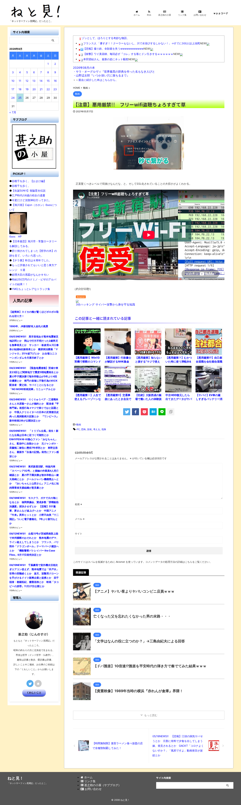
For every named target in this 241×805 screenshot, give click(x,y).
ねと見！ (15, 778)
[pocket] (144, 411)
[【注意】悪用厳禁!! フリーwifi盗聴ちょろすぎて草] (153, 411)
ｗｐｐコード (220, 13)
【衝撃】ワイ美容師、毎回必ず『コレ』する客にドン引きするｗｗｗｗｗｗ (128, 54)
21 (41, 89)
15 (48, 80)
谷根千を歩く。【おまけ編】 (29, 181)
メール (80, 518)
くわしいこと (34, 692)
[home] (38, 683)
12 (27, 80)
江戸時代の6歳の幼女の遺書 (28, 195)
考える (96, 429)
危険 (103, 429)
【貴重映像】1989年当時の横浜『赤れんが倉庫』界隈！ (138, 691)
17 (12, 89)
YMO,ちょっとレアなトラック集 (31, 289)
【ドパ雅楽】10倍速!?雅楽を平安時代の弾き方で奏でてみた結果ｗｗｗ (149, 666)
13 (33, 80)
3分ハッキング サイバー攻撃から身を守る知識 (105, 304)
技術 (89, 429)
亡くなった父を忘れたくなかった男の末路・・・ (132, 616)
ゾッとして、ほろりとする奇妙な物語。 (105, 38)
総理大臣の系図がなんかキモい (30, 274)
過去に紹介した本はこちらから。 (98, 80)
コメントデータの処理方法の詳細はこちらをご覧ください (177, 561)
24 (13, 97)
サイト (78, 533)
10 (12, 80)
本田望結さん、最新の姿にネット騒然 (105, 59)
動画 (78, 424)
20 (34, 89)
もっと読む (150, 715)
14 (41, 80)
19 (27, 89)
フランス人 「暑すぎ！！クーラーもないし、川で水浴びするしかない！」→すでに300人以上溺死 (141, 43)
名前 (78, 504)
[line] (161, 411)
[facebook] (135, 411)
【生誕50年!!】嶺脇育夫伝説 (29, 190)
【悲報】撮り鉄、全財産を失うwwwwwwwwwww (113, 48)
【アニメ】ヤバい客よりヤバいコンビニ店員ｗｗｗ (133, 591)
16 (55, 80)
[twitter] (126, 411)
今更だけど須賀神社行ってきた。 (32, 200)
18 (20, 89)
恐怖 (83, 429)
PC (78, 429)
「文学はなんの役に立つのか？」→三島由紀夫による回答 (139, 641)
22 (48, 89)
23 (55, 89)
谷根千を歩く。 (21, 186)
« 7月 (12, 112)
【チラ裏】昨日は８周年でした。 (32, 260)
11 (20, 80)
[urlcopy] (170, 411)
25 (20, 97)
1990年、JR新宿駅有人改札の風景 (28, 326)
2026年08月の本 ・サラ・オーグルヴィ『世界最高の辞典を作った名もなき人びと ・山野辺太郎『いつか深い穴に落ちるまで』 (114, 71)
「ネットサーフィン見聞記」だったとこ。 (28, 783)
